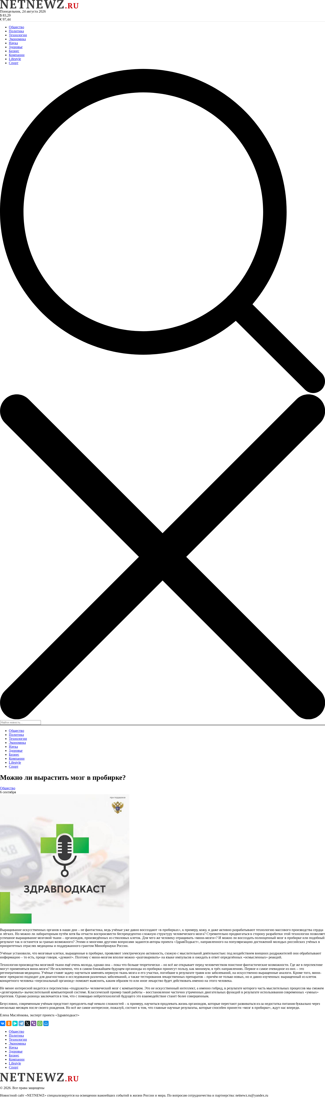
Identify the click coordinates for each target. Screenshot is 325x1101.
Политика (16, 31)
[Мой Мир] (46, 1023)
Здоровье (16, 47)
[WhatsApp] (39, 1023)
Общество (16, 27)
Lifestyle (15, 59)
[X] (27, 1023)
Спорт (13, 63)
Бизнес (14, 51)
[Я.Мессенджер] (15, 1023)
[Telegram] (21, 1023)
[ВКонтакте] (2, 1023)
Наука (13, 43)
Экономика (17, 39)
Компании (17, 55)
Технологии (18, 35)
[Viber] (33, 1023)
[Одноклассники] (8, 1023)
